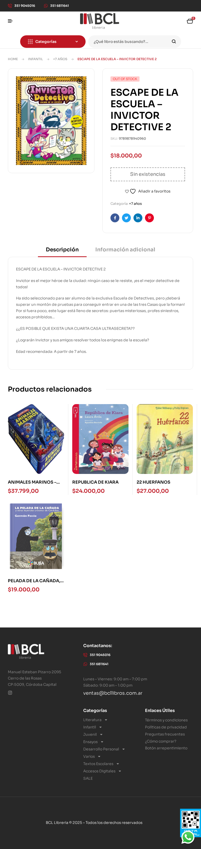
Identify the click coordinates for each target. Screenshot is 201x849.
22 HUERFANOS (153, 482)
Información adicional (125, 249)
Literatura (92, 719)
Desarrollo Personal (101, 749)
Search (174, 41)
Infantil (35, 59)
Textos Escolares (98, 763)
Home (13, 59)
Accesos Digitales (99, 771)
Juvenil (90, 734)
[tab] (62, 251)
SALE (88, 778)
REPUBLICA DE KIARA (95, 482)
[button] (80, 84)
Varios (89, 756)
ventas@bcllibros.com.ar (112, 693)
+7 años (60, 59)
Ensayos (90, 741)
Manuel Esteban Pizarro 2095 (34, 672)
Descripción (62, 249)
